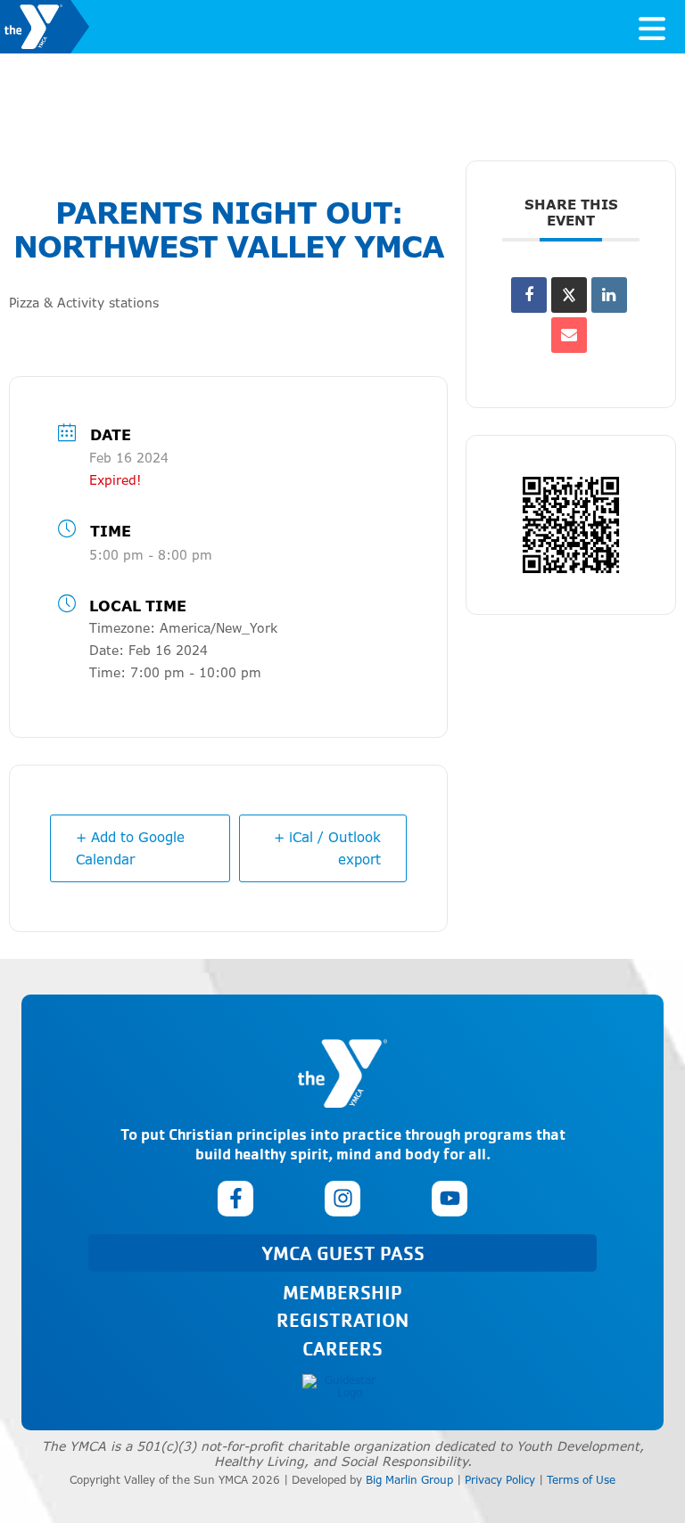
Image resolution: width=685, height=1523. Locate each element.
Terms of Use (581, 1479)
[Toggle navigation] (652, 26)
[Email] (569, 335)
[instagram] (342, 1198)
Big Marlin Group (409, 1479)
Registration (342, 1319)
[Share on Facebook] (529, 295)
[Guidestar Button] (342, 1387)
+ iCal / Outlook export (327, 848)
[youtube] (449, 1198)
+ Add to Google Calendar (130, 848)
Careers (342, 1348)
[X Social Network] (569, 295)
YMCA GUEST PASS (343, 1253)
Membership (342, 1292)
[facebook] (235, 1198)
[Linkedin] (609, 295)
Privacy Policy (500, 1479)
